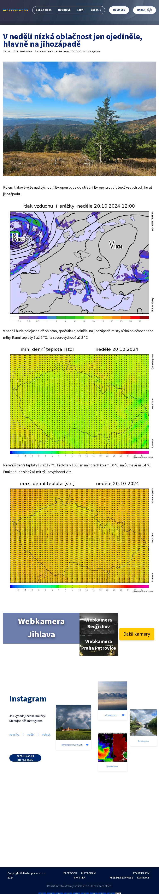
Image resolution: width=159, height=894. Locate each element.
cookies (106, 886)
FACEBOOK (70, 873)
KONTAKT (143, 878)
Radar (141, 10)
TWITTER (79, 878)
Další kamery (136, 634)
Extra (95, 10)
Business (119, 10)
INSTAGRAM (88, 873)
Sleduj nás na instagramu (25, 758)
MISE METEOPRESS (121, 878)
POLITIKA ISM (141, 873)
